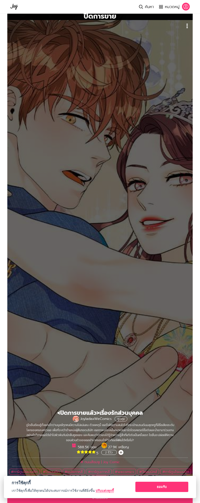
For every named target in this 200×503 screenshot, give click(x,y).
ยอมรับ (162, 487)
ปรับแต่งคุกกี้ (105, 490)
